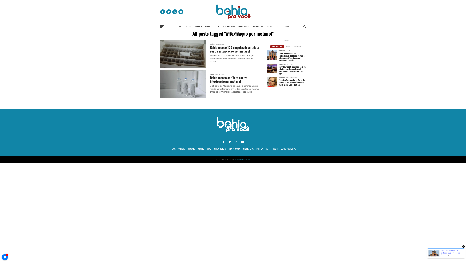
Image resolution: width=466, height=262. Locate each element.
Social (287, 26)
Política (270, 26)
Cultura (188, 26)
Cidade (179, 26)
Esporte (208, 26)
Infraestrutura (228, 26)
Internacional (258, 26)
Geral (217, 26)
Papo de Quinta (243, 26)
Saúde (279, 26)
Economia (198, 26)
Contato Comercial (233, 33)
